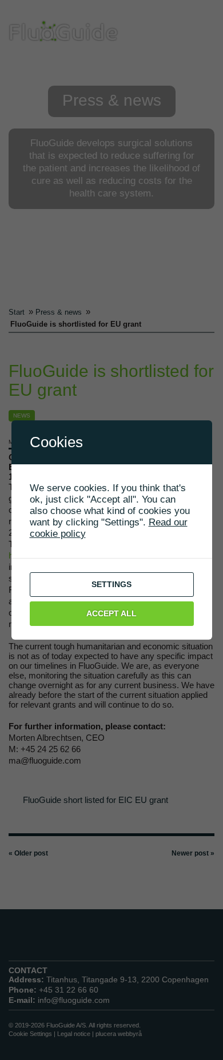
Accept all (111, 613)
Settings (111, 584)
